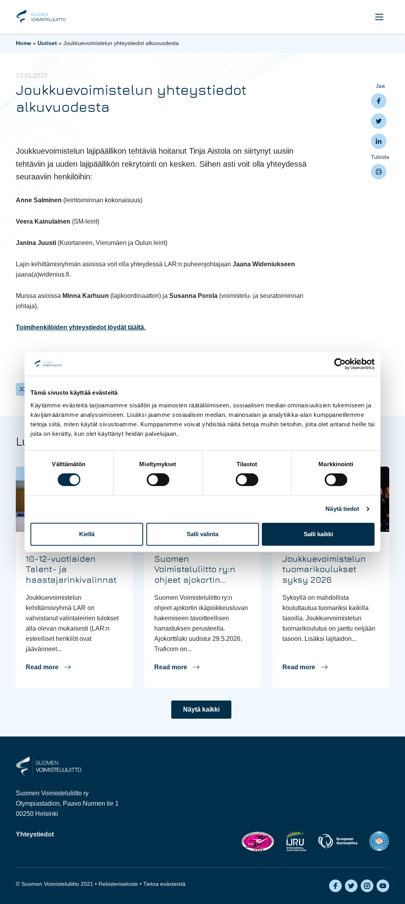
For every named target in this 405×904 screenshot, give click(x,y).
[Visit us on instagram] (367, 886)
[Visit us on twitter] (351, 886)
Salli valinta (202, 534)
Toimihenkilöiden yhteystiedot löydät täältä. (81, 327)
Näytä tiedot (342, 508)
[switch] (158, 479)
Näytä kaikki (201, 709)
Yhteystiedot (35, 834)
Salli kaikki (318, 534)
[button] (379, 17)
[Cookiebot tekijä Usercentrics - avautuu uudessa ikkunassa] (340, 364)
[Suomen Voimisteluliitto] (48, 766)
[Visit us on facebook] (335, 886)
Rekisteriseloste (118, 884)
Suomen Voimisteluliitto (40, 17)
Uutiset (47, 43)
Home (23, 43)
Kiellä (87, 534)
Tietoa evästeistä (164, 884)
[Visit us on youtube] (383, 886)
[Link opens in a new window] (257, 841)
